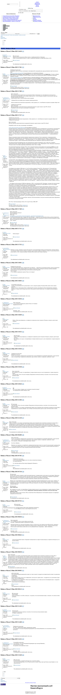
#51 (23, 501)
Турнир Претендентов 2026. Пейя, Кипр (11, 15)
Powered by (27, 682)
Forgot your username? (14, 34)
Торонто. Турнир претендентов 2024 (10, 19)
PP (3, 318)
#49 (23, 455)
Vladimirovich (26, 87)
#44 (23, 367)
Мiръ (2, 36)
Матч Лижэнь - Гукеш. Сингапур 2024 (10, 18)
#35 (23, 209)
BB (4, 459)
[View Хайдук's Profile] (6, 233)
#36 (23, 228)
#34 (23, 115)
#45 (23, 384)
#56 (23, 589)
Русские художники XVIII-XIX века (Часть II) (12, 20)
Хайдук (4, 232)
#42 (23, 332)
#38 (23, 262)
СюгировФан (6, 248)
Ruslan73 (5, 54)
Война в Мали (3, 38)
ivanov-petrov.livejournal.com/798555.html (17, 127)
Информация (37, 4)
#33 (23, 91)
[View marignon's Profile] (7, 610)
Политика (3, 37)
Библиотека (37, 3)
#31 (23, 51)
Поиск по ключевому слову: (25, 10)
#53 (23, 535)
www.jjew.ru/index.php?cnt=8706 (16, 73)
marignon (5, 609)
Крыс (4, 73)
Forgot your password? (5, 34)
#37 (23, 244)
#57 (23, 606)
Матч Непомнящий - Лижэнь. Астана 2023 (11, 21)
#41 (23, 315)
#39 (23, 280)
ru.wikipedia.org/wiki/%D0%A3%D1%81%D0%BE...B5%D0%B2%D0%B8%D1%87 (26, 215)
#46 (23, 400)
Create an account (22, 34)
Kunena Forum (33, 682)
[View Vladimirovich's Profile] (7, 99)
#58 (23, 622)
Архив (37, 1)
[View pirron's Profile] (5, 557)
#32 (23, 67)
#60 (23, 655)
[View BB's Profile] (6, 460)
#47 (23, 418)
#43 (23, 349)
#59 (23, 639)
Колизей (37, 6)
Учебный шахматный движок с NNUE (11, 16)
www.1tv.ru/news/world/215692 (16, 77)
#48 (23, 435)
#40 (23, 299)
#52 (23, 517)
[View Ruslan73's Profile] (7, 56)
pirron (4, 555)
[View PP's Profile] (5, 319)
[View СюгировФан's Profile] (6, 250)
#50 (23, 471)
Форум (37, 5)
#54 (23, 552)
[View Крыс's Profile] (6, 74)
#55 (23, 570)
